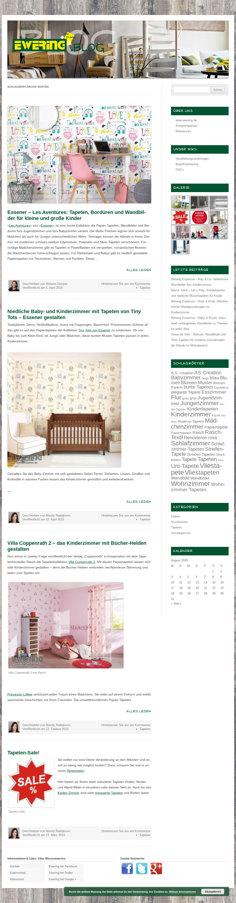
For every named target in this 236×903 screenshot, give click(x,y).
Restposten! (75, 771)
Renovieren (195, 437)
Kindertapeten (202, 408)
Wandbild (180, 478)
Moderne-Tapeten (191, 421)
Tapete (189, 459)
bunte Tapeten (198, 386)
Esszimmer (213, 392)
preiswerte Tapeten (109, 793)
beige (205, 378)
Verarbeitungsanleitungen (192, 158)
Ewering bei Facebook (63, 866)
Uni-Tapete (185, 466)
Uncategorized (180, 533)
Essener (47, 225)
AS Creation (207, 372)
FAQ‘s (180, 169)
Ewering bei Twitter (61, 872)
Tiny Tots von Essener (94, 330)
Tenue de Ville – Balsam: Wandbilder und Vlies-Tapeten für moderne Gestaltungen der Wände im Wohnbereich (198, 340)
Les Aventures (19, 225)
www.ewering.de (186, 120)
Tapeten (145, 287)
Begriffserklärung (187, 164)
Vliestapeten (202, 472)
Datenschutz (18, 872)
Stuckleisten (179, 522)
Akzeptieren (213, 891)
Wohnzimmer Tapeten (198, 487)
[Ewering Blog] (118, 77)
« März (176, 603)
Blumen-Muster (196, 382)
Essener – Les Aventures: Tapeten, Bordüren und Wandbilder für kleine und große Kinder (76, 215)
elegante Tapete (186, 392)
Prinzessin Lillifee (19, 694)
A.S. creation (182, 373)
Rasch (198, 432)
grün (193, 398)
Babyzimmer (186, 378)
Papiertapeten (181, 433)
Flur (176, 397)
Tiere (221, 460)
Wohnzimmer (190, 483)
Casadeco (221, 387)
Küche (216, 415)
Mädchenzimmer (194, 423)
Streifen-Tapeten (201, 454)
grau (185, 398)
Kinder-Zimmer (69, 793)
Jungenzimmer (199, 403)
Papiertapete (216, 427)
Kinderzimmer (191, 414)
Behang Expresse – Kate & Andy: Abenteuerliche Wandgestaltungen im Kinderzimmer (200, 307)
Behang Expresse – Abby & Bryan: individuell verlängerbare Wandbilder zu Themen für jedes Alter (199, 323)
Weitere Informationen (182, 891)
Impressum (17, 879)
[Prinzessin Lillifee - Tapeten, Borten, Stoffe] (66, 667)
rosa (212, 437)
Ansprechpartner (187, 125)
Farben (175, 516)
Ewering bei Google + (62, 879)
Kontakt (15, 866)
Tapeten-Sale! (23, 753)
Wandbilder (199, 478)
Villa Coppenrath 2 (81, 562)
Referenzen (183, 131)
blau (214, 377)
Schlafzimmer (190, 443)
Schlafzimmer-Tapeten (198, 446)
